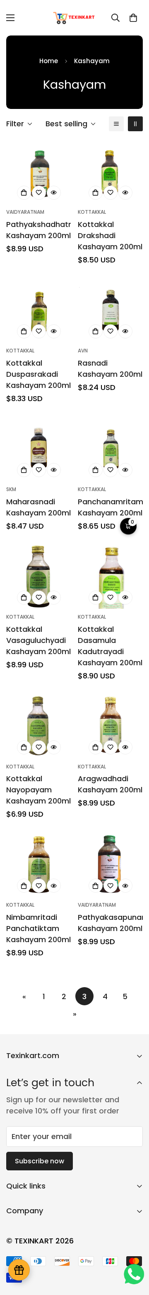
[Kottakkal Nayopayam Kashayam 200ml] (38, 726)
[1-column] (116, 123)
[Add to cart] (24, 193)
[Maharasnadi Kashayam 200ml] (38, 448)
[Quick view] (54, 193)
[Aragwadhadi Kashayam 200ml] (110, 726)
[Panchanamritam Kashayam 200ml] (110, 448)
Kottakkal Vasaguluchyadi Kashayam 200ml (38, 640)
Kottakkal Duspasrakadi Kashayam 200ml (38, 374)
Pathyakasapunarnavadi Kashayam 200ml (110, 922)
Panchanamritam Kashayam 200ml (110, 507)
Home (48, 61)
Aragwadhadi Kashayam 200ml (110, 784)
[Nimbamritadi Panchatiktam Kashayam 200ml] (38, 864)
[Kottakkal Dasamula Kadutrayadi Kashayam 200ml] (110, 576)
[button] (133, 17)
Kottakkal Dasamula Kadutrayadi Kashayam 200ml (110, 646)
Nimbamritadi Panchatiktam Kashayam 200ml (38, 928)
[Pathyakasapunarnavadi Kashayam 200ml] (110, 864)
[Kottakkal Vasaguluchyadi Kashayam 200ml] (38, 576)
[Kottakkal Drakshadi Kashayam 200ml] (110, 171)
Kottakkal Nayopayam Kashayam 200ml (38, 789)
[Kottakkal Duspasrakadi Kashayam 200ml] (38, 310)
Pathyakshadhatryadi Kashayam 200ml (38, 230)
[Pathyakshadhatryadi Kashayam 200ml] (38, 171)
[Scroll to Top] (134, 1251)
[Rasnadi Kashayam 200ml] (110, 310)
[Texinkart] (74, 17)
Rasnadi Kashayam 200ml (110, 368)
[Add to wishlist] (39, 193)
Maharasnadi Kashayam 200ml (38, 507)
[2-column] (135, 123)
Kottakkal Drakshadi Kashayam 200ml (110, 235)
